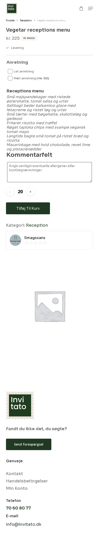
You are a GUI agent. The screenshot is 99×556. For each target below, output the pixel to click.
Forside (10, 20)
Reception (26, 20)
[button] (90, 8)
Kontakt (14, 473)
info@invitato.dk (23, 524)
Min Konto (17, 488)
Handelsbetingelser (27, 481)
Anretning (17, 62)
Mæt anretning (31, 78)
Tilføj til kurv (28, 208)
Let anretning (24, 71)
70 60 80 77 (18, 508)
